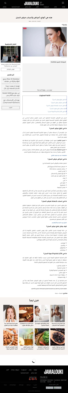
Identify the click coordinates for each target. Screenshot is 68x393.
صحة (30, 21)
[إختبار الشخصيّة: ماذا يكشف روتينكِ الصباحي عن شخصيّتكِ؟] (11, 54)
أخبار (37, 7)
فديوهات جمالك (15, 370)
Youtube (43, 382)
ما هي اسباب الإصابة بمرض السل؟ (56, 105)
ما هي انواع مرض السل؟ (59, 99)
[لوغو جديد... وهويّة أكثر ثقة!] (44, 76)
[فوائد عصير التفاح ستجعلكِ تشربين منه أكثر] (26, 337)
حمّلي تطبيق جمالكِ (54, 384)
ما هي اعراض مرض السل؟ (58, 102)
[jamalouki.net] (34, 3)
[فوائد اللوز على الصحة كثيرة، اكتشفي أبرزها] (10, 337)
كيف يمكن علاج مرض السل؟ (58, 108)
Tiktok (49, 382)
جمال (55, 7)
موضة (63, 7)
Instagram (43, 380)
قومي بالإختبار (10, 69)
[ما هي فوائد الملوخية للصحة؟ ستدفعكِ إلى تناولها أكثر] (42, 337)
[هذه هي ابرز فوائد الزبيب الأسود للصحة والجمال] (57, 337)
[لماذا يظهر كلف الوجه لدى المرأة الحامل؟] (42, 313)
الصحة (61, 293)
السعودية (46, 7)
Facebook (57, 380)
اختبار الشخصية (16, 7)
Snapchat (64, 380)
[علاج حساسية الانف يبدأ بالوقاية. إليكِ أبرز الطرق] (10, 313)
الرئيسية (39, 21)
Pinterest (50, 380)
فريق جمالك (64, 24)
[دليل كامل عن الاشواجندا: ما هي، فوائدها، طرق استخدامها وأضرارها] (26, 313)
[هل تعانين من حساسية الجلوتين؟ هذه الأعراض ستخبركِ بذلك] (57, 313)
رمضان (4, 7)
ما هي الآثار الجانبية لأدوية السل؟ (57, 111)
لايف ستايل (28, 7)
